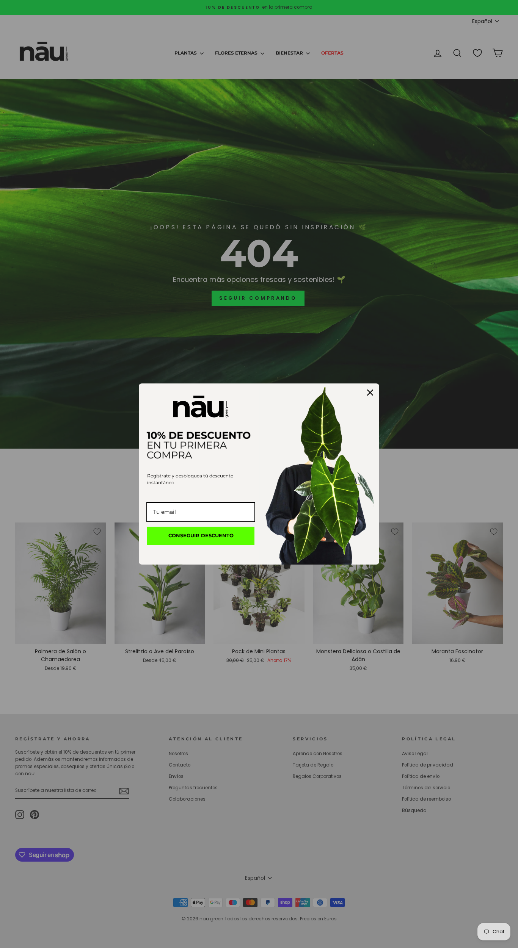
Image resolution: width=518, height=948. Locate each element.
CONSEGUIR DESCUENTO (201, 535)
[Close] (370, 392)
